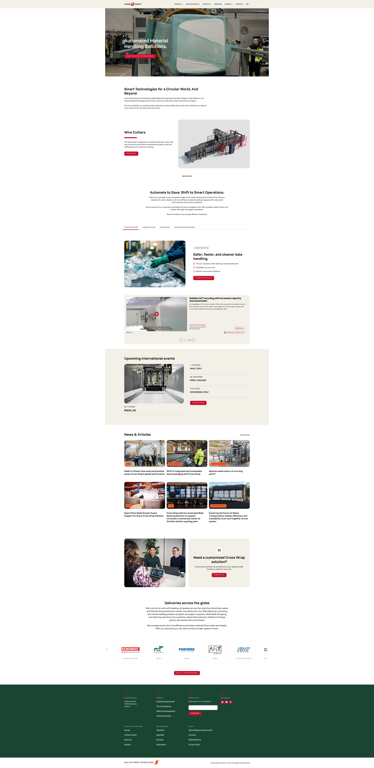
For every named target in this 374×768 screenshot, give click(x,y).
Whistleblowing (195, 740)
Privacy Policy (194, 745)
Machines (178, 4)
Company (228, 4)
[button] (183, 176)
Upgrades (160, 735)
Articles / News (130, 735)
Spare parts (161, 745)
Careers (127, 745)
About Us (128, 740)
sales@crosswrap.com (165, 701)
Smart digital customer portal (200, 730)
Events (127, 730)
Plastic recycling (201, 248)
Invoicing (192, 735)
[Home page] (148, 4)
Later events (198, 403)
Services (160, 740)
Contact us (219, 575)
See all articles (245, 435)
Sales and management (165, 711)
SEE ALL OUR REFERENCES (187, 673)
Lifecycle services (163, 716)
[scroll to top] (368, 762)
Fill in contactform (163, 706)
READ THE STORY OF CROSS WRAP (140, 56)
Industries (206, 4)
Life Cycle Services (192, 4)
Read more (131, 152)
